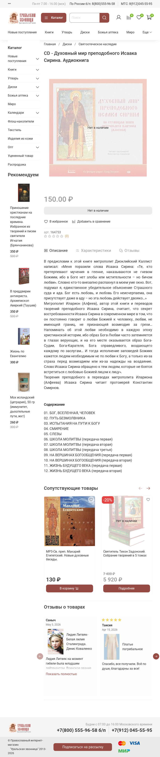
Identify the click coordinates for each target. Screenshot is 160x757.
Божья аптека (108, 32)
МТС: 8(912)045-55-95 (136, 4)
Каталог (57, 18)
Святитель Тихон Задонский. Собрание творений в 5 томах (124, 553)
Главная (50, 44)
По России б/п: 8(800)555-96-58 (92, 4)
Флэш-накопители (21, 121)
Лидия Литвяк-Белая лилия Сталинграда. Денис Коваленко (79, 642)
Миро (130, 32)
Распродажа (17, 164)
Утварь (67, 32)
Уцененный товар (20, 156)
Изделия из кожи (20, 138)
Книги (49, 32)
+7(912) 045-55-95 (132, 730)
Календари (16, 112)
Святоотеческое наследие (97, 44)
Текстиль (14, 130)
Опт (10, 147)
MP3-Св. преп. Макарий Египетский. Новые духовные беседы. (67, 555)
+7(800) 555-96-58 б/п (81, 730)
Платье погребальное (132, 647)
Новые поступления (22, 32)
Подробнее (126, 588)
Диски (85, 32)
